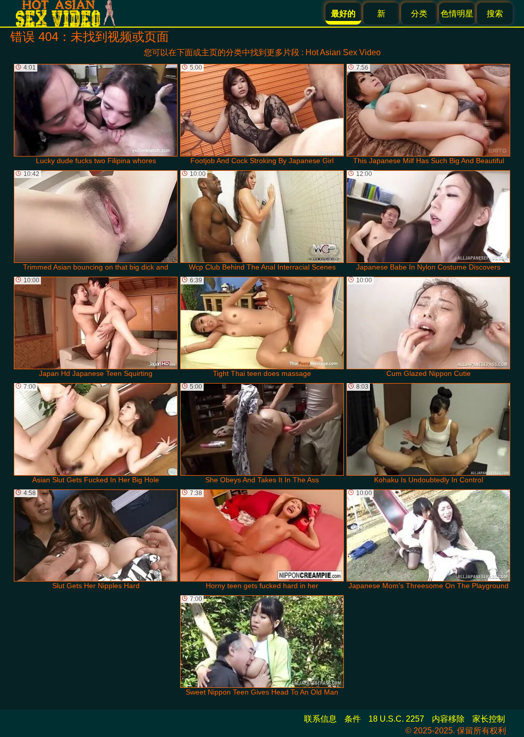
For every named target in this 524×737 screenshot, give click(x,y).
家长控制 (488, 718)
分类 (419, 13)
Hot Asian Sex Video (343, 52)
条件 (352, 718)
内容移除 (448, 718)
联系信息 (320, 718)
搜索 (495, 13)
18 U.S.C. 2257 (396, 718)
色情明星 (457, 13)
